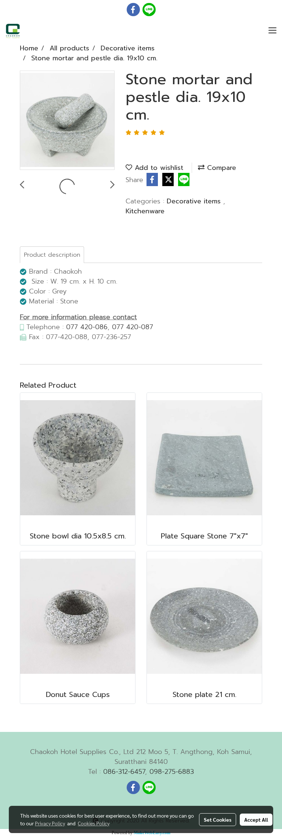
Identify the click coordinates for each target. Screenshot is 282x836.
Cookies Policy (93, 823)
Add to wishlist (157, 168)
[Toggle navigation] (272, 31)
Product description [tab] (52, 254)
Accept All (256, 819)
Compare (220, 168)
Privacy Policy (50, 823)
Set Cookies (217, 819)
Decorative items (195, 201)
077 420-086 (87, 327)
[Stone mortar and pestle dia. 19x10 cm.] (67, 120)
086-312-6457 (124, 771)
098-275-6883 (171, 771)
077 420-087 (132, 327)
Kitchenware (145, 211)
